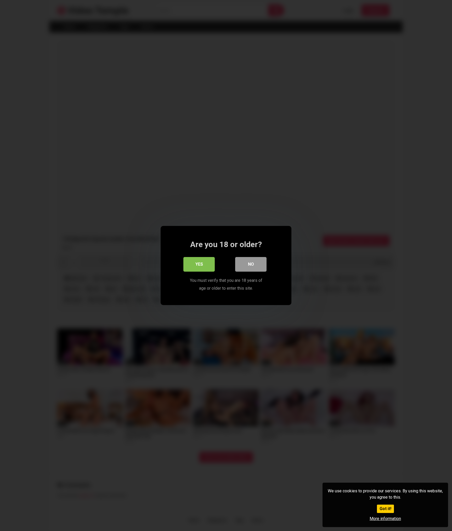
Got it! (385, 508)
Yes (199, 264)
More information (385, 518)
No (251, 264)
